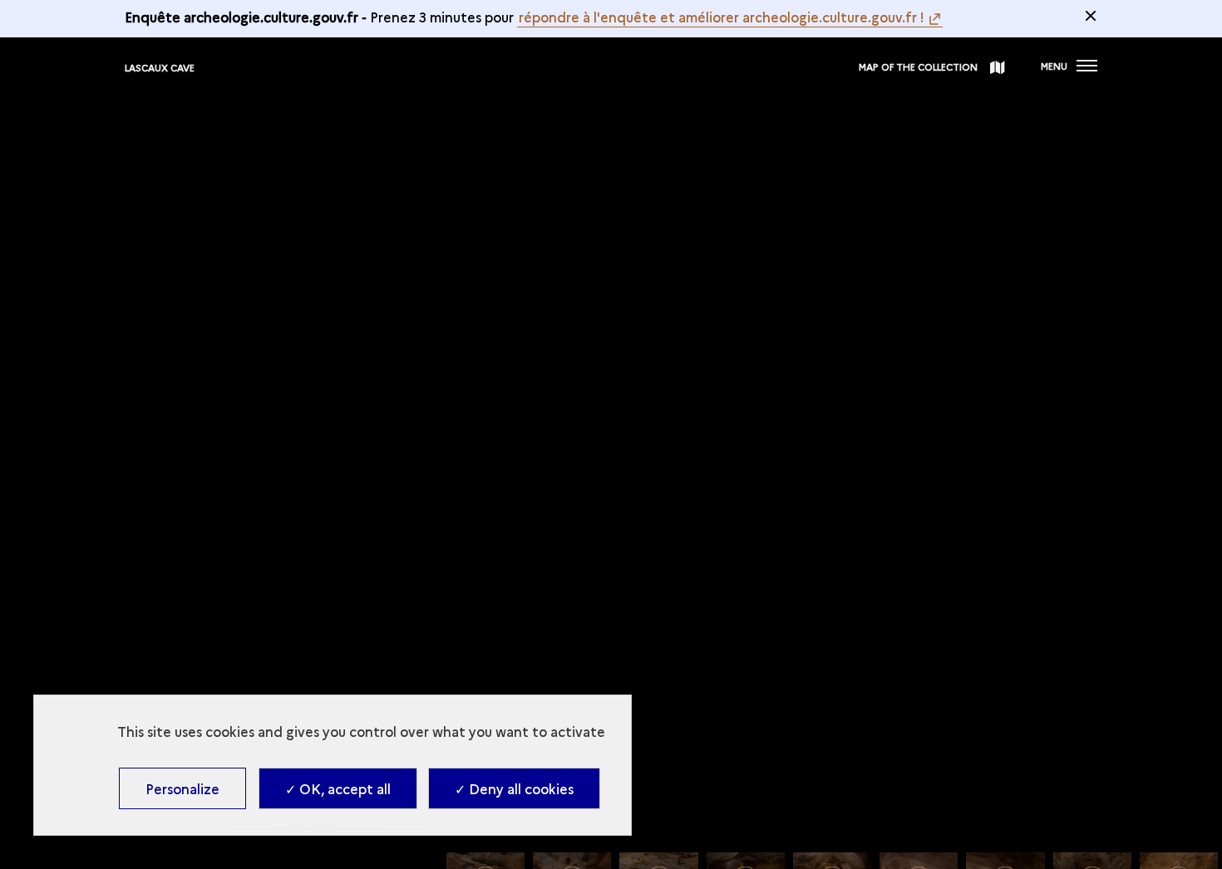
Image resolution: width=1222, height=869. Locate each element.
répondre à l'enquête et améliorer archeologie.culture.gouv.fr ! (721, 16)
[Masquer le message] (1090, 15)
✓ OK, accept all (338, 788)
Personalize (182, 788)
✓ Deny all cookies (514, 788)
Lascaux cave (160, 67)
